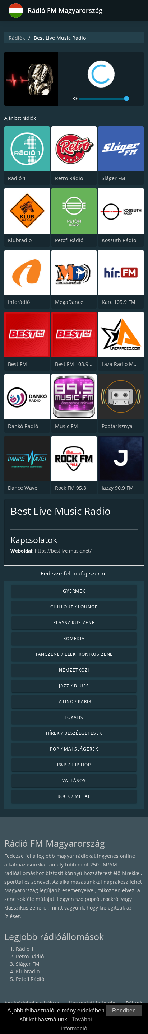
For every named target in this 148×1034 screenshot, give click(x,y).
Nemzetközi (74, 670)
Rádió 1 (17, 178)
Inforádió (19, 302)
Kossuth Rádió (119, 240)
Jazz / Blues (74, 686)
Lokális (74, 717)
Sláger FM (113, 178)
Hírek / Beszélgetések (74, 733)
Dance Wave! (23, 487)
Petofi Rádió (69, 240)
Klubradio (20, 240)
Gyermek (74, 591)
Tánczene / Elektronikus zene (74, 654)
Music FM (66, 426)
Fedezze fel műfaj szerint (74, 573)
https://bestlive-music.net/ (63, 550)
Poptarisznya (117, 426)
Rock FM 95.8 (70, 487)
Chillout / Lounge (74, 607)
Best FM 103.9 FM (76, 364)
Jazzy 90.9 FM (118, 487)
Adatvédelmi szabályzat (32, 1003)
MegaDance (69, 302)
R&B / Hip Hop (74, 765)
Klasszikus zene (73, 623)
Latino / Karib (74, 702)
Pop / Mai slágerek (74, 749)
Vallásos (74, 780)
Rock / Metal (74, 796)
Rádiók (17, 37)
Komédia (74, 638)
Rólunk (134, 1003)
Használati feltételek (93, 1003)
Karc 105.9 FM (118, 302)
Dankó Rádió (23, 426)
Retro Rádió (69, 178)
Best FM (17, 364)
